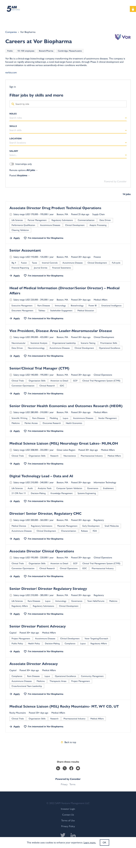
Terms (72, 784)
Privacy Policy (68, 826)
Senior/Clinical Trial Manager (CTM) (39, 368)
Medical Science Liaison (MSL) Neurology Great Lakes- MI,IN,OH (63, 443)
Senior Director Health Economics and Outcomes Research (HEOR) (66, 406)
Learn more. (90, 842)
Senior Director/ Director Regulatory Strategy (48, 589)
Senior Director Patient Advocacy (37, 626)
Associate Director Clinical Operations (41, 551)
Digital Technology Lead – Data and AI (41, 476)
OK (104, 842)
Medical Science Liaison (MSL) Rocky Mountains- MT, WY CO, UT (64, 706)
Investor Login (68, 808)
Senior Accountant (25, 250)
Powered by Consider (115, 181)
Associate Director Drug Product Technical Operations (55, 208)
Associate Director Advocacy (33, 664)
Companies (11, 32)
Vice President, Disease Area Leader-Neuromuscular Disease (60, 331)
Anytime (22, 175)
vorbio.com (11, 72)
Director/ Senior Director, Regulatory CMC (45, 513)
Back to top (70, 742)
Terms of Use (68, 820)
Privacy (64, 784)
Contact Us (68, 814)
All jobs (30, 170)
